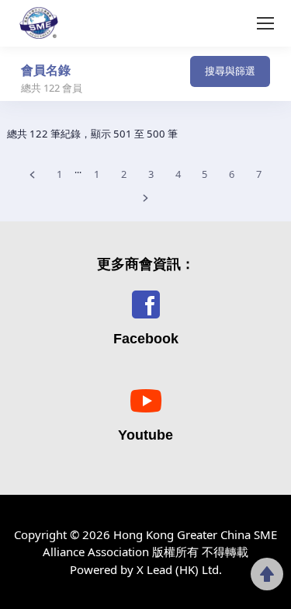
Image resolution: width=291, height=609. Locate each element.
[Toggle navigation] (136, 76)
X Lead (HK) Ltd (178, 569)
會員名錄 (46, 70)
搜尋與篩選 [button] (230, 71)
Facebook (145, 338)
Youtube (145, 435)
